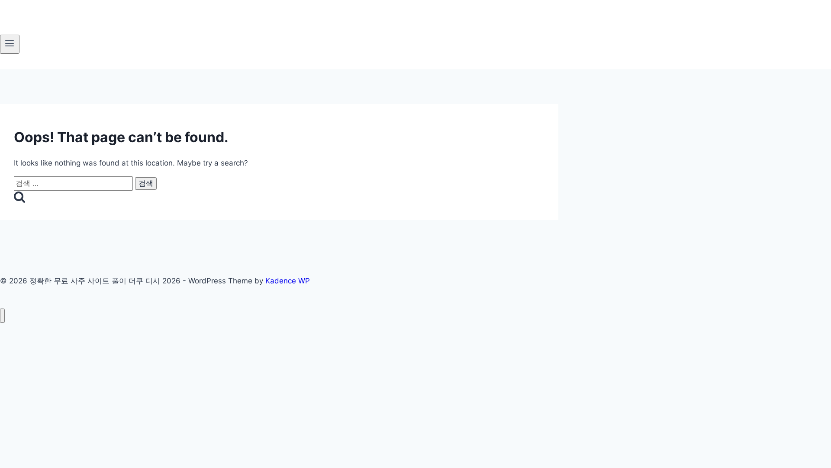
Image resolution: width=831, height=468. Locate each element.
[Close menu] (2, 316)
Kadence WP (287, 280)
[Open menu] (9, 44)
